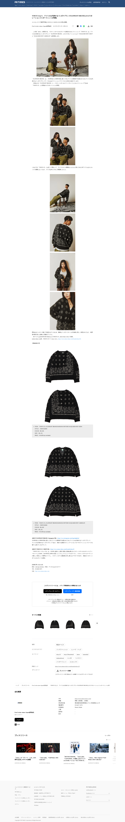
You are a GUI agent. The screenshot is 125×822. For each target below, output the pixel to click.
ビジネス (75, 5)
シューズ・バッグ (76, 649)
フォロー (19, 719)
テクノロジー (22, 5)
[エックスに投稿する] (77, 26)
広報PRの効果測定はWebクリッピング (43, 802)
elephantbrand (60, 658)
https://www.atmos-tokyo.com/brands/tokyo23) (69, 339)
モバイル (29, 5)
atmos (78, 654)
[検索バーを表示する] (109, 2)
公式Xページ (89, 797)
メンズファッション (62, 649)
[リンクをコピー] (91, 26)
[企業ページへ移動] (20, 703)
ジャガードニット (61, 661)
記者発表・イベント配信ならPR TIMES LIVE (44, 796)
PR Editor (36, 805)
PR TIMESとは (18, 792)
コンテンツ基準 (36, 817)
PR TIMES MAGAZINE (39, 799)
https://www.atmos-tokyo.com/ (83, 698)
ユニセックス (73, 661)
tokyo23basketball (69, 654)
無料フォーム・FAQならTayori (68, 793)
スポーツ (87, 5)
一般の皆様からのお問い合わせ (87, 817)
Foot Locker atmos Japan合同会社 (40, 685)
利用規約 (44, 817)
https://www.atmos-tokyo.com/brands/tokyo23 (62, 549)
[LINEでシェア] (83, 26)
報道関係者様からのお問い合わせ (56, 817)
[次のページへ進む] (97, 623)
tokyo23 (58, 654)
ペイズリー (78, 658)
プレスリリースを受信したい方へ (22, 798)
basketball (85, 654)
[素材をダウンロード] (88, 26)
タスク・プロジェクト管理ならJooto (69, 790)
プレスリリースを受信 (85, 2)
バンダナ (69, 658)
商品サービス (60, 644)
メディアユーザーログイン (52, 591)
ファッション (57, 5)
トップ (17, 685)
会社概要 (17, 817)
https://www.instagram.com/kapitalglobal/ (68, 538)
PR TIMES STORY (38, 790)
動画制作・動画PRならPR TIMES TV (42, 793)
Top (16, 5)
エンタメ (41, 5)
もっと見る (107, 735)
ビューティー (49, 5)
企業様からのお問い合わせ (72, 817)
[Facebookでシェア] (80, 26)
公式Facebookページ (91, 790)
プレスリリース (25, 685)
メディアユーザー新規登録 (72, 591)
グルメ (81, 5)
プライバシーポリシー (26, 817)
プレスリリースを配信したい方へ (22, 801)
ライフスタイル (67, 5)
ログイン (104, 2)
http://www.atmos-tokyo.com (42, 571)
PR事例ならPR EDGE (65, 796)
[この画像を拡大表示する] (39, 624)
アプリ (35, 5)
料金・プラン (18, 795)
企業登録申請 (96, 2)
